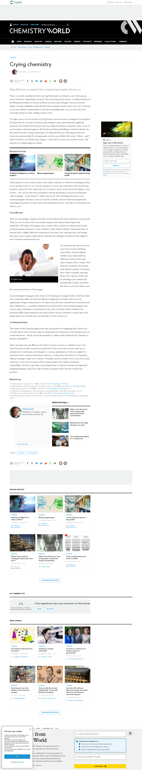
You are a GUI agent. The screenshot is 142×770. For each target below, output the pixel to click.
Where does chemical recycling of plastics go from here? (22, 558)
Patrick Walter (76, 659)
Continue (98, 766)
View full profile (22, 444)
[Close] (30, 729)
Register (24, 25)
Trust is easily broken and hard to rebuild (76, 557)
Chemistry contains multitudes (46, 650)
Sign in (39, 609)
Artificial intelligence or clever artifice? (20, 519)
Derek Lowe (46, 657)
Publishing (110, 2)
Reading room (38, 47)
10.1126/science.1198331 (57, 384)
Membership (128, 2)
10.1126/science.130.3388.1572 (58, 389)
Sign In (15, 25)
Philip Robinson (48, 698)
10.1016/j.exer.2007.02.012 (63, 393)
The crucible (32, 453)
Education (118, 2)
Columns (20, 453)
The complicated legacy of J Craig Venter (79, 437)
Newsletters (22, 47)
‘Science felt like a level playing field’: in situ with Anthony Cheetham (48, 690)
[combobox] (54, 25)
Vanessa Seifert (21, 657)
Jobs (29, 47)
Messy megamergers (45, 173)
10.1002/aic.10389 (77, 386)
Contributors (48, 728)
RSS (57, 728)
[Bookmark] (65, 81)
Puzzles (47, 47)
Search (68, 24)
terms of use (109, 171)
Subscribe (34, 25)
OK (17, 756)
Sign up (116, 166)
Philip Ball (22, 72)
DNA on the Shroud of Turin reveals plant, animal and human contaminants (78, 412)
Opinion (13, 57)
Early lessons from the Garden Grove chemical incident (20, 690)
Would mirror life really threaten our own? (79, 424)
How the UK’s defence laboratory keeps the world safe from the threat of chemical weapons (77, 691)
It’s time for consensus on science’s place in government (76, 651)
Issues (38, 728)
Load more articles (50, 580)
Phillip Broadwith (16, 526)
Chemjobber (19, 698)
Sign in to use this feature (80, 76)
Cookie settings (17, 762)
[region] (17, 747)
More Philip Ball (59, 403)
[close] (90, 76)
